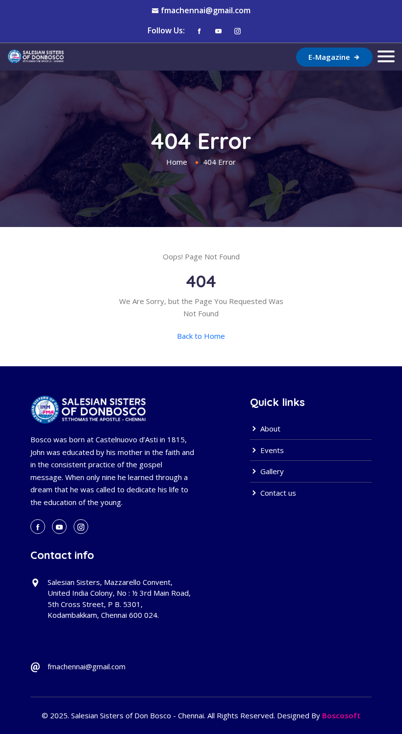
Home (176, 162)
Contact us (277, 493)
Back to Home (201, 336)
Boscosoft (341, 715)
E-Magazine (330, 57)
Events (271, 450)
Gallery (271, 471)
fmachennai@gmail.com (206, 10)
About (269, 428)
